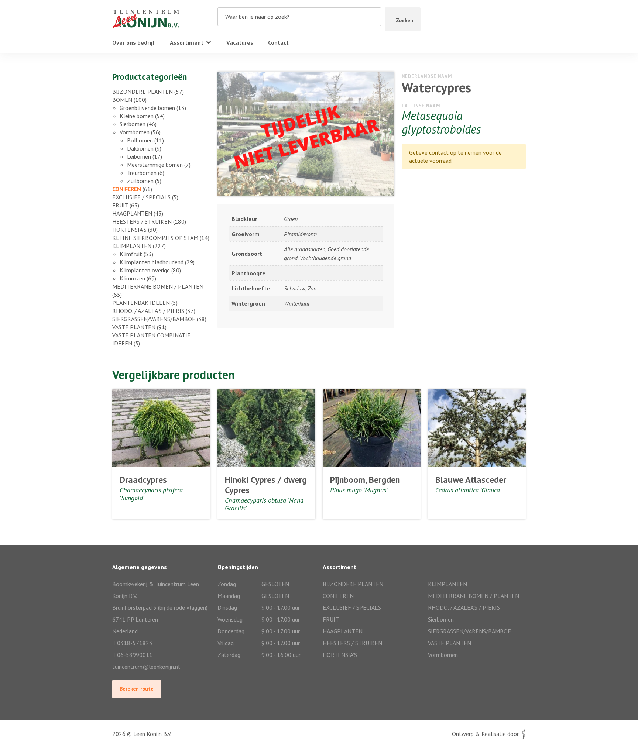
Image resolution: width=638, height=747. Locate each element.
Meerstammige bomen (155, 164)
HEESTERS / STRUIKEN (142, 221)
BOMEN (122, 99)
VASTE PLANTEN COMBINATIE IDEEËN (151, 339)
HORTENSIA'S (129, 229)
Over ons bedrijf (133, 42)
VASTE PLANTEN (133, 327)
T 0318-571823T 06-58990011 (132, 648)
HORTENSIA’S (340, 654)
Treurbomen (142, 172)
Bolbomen (140, 140)
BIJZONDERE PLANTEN (142, 91)
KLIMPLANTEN (131, 245)
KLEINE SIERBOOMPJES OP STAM (155, 237)
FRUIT (120, 205)
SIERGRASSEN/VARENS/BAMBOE (153, 319)
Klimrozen (132, 278)
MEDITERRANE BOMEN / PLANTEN (157, 286)
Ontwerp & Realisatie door (487, 733)
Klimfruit (131, 254)
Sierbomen (132, 124)
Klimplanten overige (145, 270)
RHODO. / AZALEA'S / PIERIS (148, 310)
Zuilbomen (140, 181)
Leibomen (139, 156)
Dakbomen (140, 148)
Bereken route (137, 688)
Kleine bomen (137, 116)
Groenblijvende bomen (147, 107)
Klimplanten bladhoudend (151, 262)
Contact (278, 42)
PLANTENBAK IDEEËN (141, 302)
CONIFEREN (126, 189)
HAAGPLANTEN (132, 213)
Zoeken (404, 20)
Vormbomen (135, 132)
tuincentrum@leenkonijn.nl (146, 666)
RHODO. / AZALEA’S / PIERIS (464, 607)
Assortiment (186, 42)
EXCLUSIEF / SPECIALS (141, 197)
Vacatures (239, 42)
